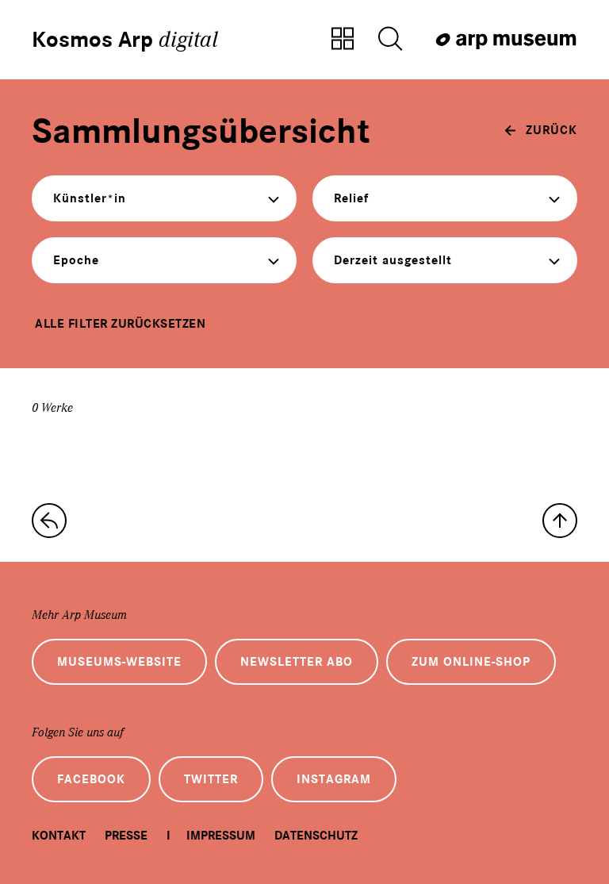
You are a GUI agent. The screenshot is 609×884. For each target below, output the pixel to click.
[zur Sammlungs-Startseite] (49, 520)
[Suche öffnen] (390, 40)
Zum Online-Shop (471, 662)
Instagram (334, 779)
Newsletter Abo (296, 662)
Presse (126, 835)
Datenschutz (316, 835)
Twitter (211, 779)
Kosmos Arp (125, 40)
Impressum (220, 835)
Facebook (91, 779)
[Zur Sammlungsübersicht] (342, 40)
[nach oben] (559, 520)
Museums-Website (119, 662)
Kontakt (59, 835)
